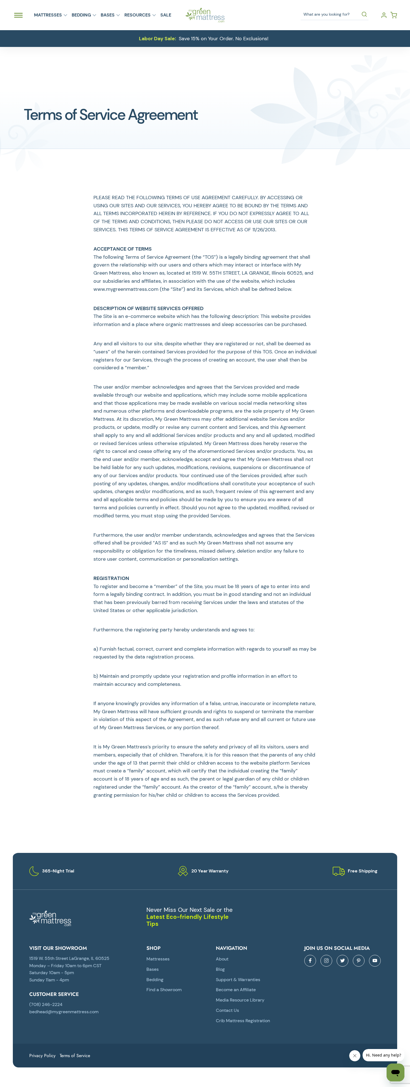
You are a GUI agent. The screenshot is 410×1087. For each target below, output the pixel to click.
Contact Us (227, 1010)
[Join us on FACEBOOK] (310, 961)
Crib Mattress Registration (243, 1021)
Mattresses (48, 15)
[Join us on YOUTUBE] (375, 961)
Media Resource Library (240, 1000)
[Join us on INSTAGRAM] (326, 961)
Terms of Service (75, 1055)
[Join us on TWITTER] (342, 961)
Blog (220, 969)
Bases (108, 15)
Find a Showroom (164, 990)
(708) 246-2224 (45, 1004)
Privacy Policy (42, 1055)
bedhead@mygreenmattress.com (63, 1012)
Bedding (81, 15)
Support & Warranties (238, 980)
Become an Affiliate (236, 990)
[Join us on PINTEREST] (359, 961)
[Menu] (18, 15)
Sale (165, 15)
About (222, 959)
